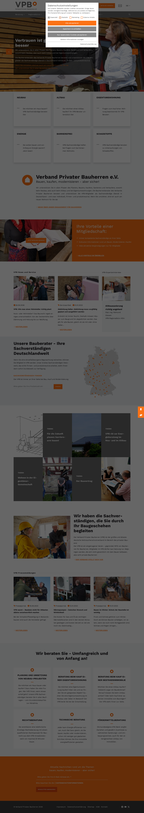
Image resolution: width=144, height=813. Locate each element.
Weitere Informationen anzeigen (72, 39)
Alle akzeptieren (72, 23)
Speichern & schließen (72, 29)
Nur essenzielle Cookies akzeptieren (72, 35)
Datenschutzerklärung (88, 44)
